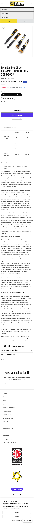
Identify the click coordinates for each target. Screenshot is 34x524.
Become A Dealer (8, 428)
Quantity (3, 102)
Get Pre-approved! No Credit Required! (9, 89)
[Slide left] (13, 60)
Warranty (6, 404)
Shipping (3, 83)
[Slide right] (20, 60)
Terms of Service (8, 418)
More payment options (17, 118)
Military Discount (8, 432)
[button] (2, 3)
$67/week (23, 87)
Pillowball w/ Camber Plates (11, 95)
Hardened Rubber (8, 98)
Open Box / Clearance (9, 442)
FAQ (4, 400)
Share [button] (4, 359)
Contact (5, 397)
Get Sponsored (7, 439)
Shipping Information (9, 407)
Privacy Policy (15, 508)
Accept (17, 512)
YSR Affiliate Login (8, 421)
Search (5, 393)
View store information (9, 127)
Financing (6, 435)
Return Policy (7, 411)
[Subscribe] (29, 384)
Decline (17, 516)
